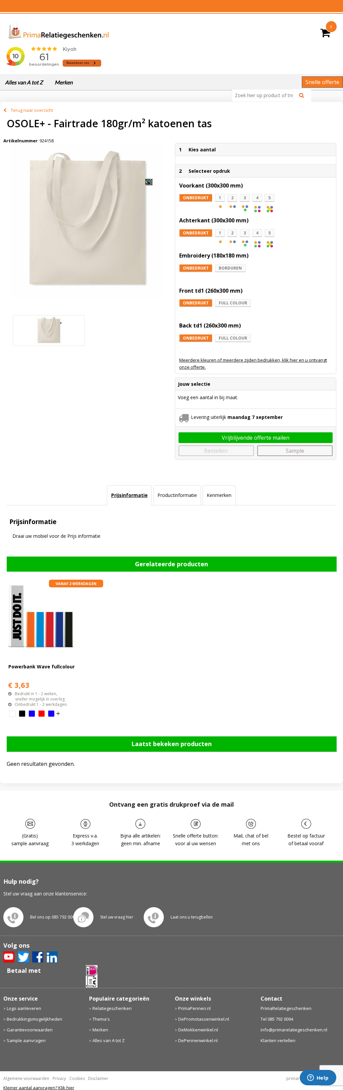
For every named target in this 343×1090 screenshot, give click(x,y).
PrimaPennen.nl (194, 1008)
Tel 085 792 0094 (277, 1019)
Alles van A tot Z (24, 82)
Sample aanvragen (26, 1040)
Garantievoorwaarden (30, 1030)
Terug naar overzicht (32, 110)
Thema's (101, 1019)
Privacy (59, 1078)
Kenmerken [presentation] (219, 495)
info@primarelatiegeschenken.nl (294, 1030)
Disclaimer (98, 1078)
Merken (64, 82)
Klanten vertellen (278, 1040)
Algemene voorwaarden (26, 1078)
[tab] (129, 495)
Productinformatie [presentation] (177, 495)
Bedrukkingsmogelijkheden (34, 1019)
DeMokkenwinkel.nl (198, 1030)
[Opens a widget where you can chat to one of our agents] (317, 1078)
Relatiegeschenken (112, 1008)
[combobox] (265, 95)
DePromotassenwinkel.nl (203, 1019)
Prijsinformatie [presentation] (129, 495)
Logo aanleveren (24, 1008)
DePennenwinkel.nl (198, 1040)
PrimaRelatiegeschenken (286, 1008)
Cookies (77, 1078)
